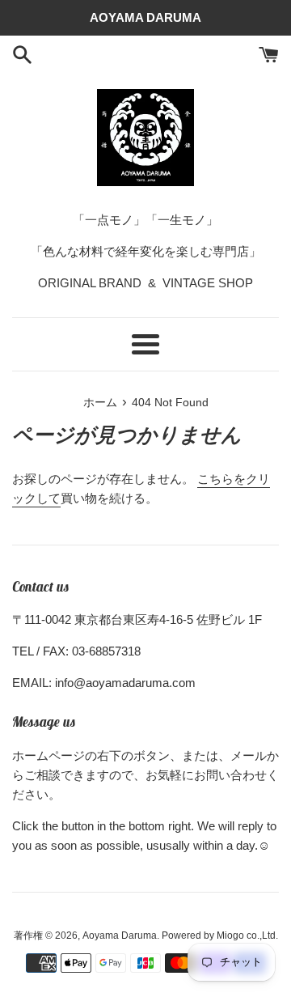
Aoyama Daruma (119, 935)
